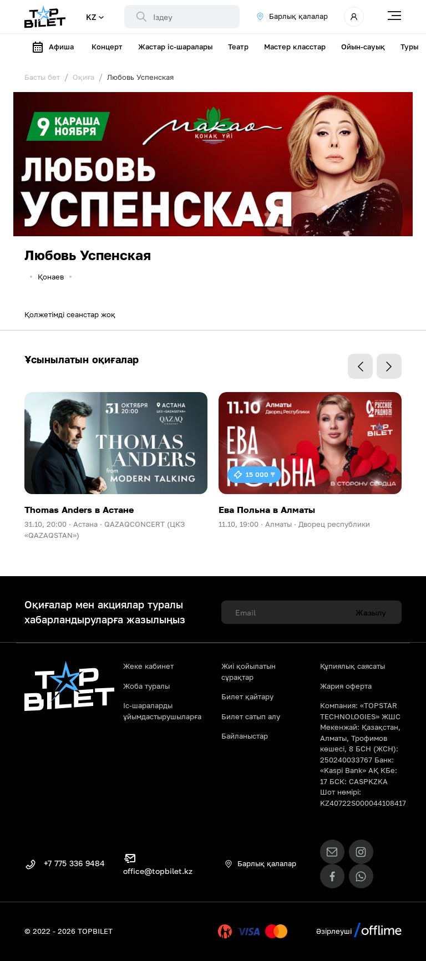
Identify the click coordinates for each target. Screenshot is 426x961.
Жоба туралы (146, 686)
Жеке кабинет (148, 666)
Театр (238, 46)
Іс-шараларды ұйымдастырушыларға (162, 711)
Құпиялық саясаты (352, 666)
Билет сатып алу (250, 716)
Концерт (107, 46)
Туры (409, 46)
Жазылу (371, 612)
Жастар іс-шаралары (175, 46)
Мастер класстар (295, 46)
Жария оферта (346, 686)
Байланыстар (244, 735)
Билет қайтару (247, 696)
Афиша (61, 46)
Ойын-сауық (363, 46)
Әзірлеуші (335, 931)
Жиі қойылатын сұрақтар (248, 672)
